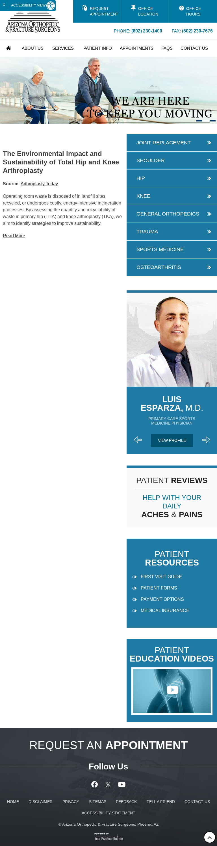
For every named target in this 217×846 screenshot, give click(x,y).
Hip (140, 178)
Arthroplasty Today (39, 183)
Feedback (126, 801)
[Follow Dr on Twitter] (109, 784)
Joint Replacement (163, 142)
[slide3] (213, 120)
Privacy (70, 801)
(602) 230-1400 (146, 31)
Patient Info (97, 48)
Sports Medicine (160, 249)
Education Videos (172, 654)
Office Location (148, 11)
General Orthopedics (167, 214)
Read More (14, 235)
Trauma (147, 231)
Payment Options (162, 599)
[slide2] (206, 120)
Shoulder (150, 160)
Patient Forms (159, 588)
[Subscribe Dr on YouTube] (122, 784)
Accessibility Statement (108, 813)
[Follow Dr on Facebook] (95, 784)
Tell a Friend (161, 801)
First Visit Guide (161, 576)
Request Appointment (104, 11)
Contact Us (194, 48)
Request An (108, 745)
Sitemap (97, 801)
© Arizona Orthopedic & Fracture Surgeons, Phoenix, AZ (108, 824)
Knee (143, 196)
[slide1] (199, 120)
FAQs (167, 48)
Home (8, 48)
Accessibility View (28, 5)
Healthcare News (34, 129)
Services (63, 48)
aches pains (172, 506)
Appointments (136, 48)
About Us (33, 48)
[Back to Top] (209, 837)
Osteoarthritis (158, 267)
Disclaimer (41, 801)
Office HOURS (193, 11)
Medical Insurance (165, 610)
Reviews (172, 480)
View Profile (172, 440)
